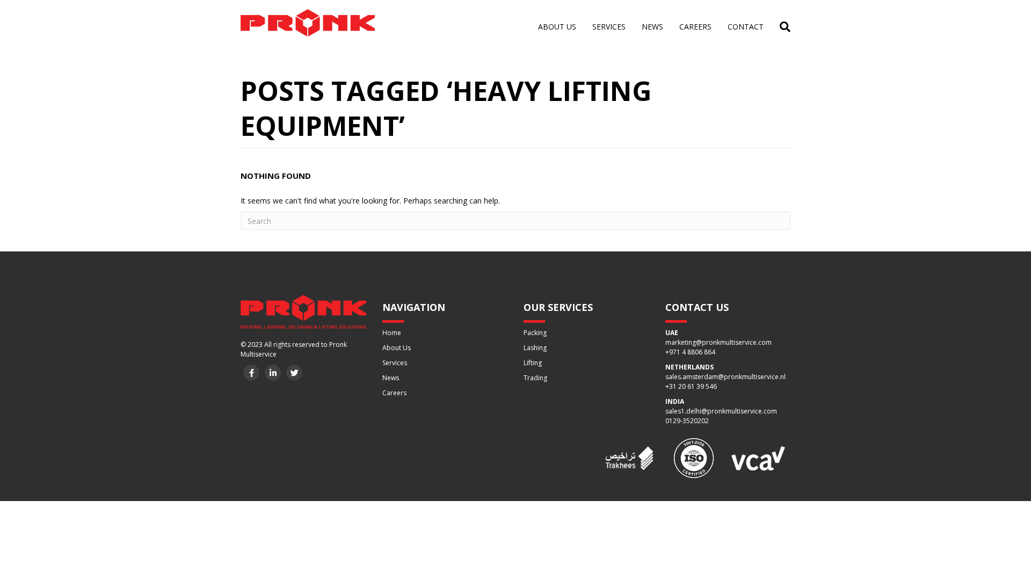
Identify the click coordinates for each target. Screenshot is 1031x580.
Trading (535, 377)
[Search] (781, 27)
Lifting (533, 362)
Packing (535, 332)
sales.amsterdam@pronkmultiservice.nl (725, 376)
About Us (396, 347)
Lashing (535, 347)
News (652, 26)
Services (609, 26)
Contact (746, 26)
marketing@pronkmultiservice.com (718, 342)
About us (557, 26)
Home (391, 332)
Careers (695, 26)
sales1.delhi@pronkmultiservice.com (721, 411)
